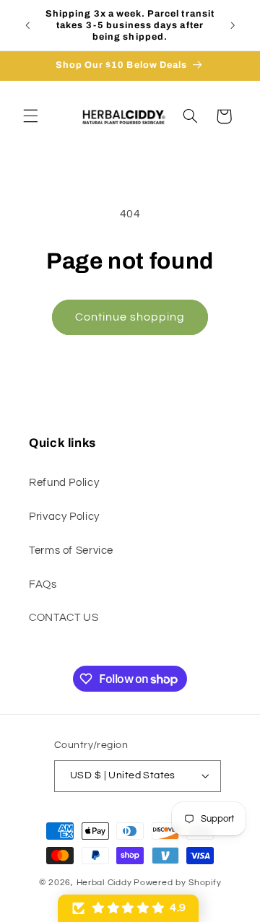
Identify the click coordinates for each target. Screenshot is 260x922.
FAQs (43, 584)
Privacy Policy (64, 516)
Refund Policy (64, 482)
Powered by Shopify (177, 883)
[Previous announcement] (27, 25)
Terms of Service (71, 550)
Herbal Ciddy (104, 883)
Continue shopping (130, 317)
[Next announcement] (232, 25)
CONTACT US (63, 617)
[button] (30, 116)
